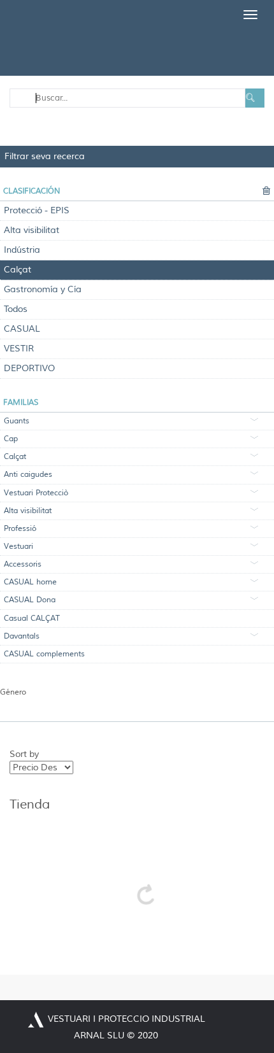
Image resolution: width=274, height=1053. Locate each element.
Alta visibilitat (31, 230)
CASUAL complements (44, 654)
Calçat (17, 269)
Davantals (22, 636)
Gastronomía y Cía (43, 289)
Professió (20, 529)
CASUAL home (30, 582)
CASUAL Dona (29, 600)
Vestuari (18, 546)
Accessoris (22, 564)
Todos (15, 309)
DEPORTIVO (29, 368)
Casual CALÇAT (32, 618)
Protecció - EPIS (36, 210)
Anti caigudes (28, 474)
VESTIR (19, 348)
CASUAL (22, 328)
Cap (11, 439)
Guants (16, 421)
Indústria (22, 249)
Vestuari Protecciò (36, 493)
